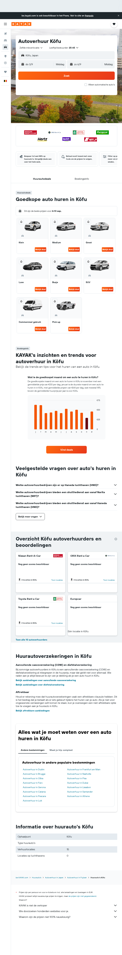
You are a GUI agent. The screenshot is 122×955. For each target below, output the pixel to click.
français (89, 15)
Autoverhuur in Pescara (34, 796)
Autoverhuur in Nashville (79, 773)
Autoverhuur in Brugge (34, 773)
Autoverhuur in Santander (80, 791)
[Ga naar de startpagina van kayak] (21, 24)
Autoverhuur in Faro (33, 782)
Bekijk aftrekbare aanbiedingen (33, 710)
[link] (66, 449)
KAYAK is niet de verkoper (33, 905)
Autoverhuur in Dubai (77, 782)
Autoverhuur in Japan (54, 877)
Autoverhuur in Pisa (76, 778)
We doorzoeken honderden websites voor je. (44, 911)
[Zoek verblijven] (5, 40)
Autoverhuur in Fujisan (77, 877)
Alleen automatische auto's (101, 84)
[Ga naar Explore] (5, 56)
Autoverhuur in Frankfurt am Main (83, 769)
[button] (118, 15)
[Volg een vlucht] (5, 63)
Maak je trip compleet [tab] (61, 750)
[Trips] (5, 72)
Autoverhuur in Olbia (33, 778)
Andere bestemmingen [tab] (32, 750)
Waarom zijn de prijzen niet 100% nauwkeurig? (44, 916)
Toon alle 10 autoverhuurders (31, 639)
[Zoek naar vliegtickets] (5, 34)
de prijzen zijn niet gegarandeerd (82, 896)
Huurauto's (36, 877)
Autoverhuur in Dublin (33, 769)
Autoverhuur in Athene (78, 796)
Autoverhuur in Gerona (34, 787)
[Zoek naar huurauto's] (5, 47)
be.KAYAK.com (22, 877)
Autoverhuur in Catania (34, 791)
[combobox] (31, 47)
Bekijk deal (40, 249)
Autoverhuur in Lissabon (79, 787)
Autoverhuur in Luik (32, 800)
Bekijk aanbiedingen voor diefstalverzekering (40, 684)
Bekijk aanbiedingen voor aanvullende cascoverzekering (46, 680)
